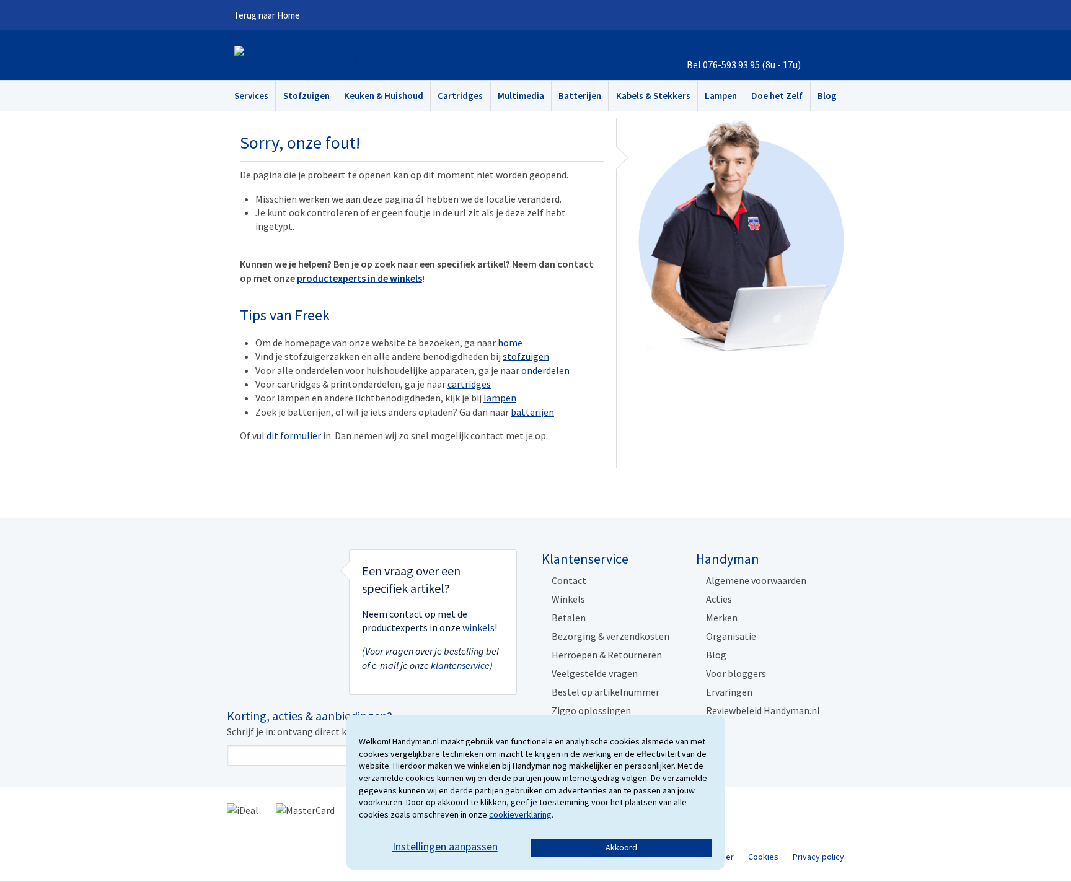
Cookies (763, 856)
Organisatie (731, 636)
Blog (827, 96)
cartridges (469, 384)
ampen (501, 397)
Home (267, 15)
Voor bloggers (736, 673)
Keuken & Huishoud (383, 96)
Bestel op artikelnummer (605, 692)
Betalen (569, 617)
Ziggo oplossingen (591, 710)
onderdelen (545, 370)
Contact (569, 580)
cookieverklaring (520, 814)
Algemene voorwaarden (756, 580)
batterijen (532, 412)
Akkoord (621, 847)
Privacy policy (818, 856)
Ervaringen (729, 692)
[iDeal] (242, 809)
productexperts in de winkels (359, 278)
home (510, 342)
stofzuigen (526, 356)
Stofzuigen (306, 96)
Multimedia (521, 96)
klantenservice (460, 665)
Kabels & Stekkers (653, 96)
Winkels (568, 599)
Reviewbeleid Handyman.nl (763, 710)
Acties (719, 599)
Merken (722, 617)
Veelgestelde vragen (595, 673)
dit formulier (294, 435)
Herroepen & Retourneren (607, 654)
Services (251, 96)
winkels (478, 627)
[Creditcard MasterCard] (305, 809)
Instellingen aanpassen (445, 846)
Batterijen (579, 96)
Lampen (721, 96)
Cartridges (460, 96)
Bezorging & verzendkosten (610, 636)
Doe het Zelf (777, 96)
